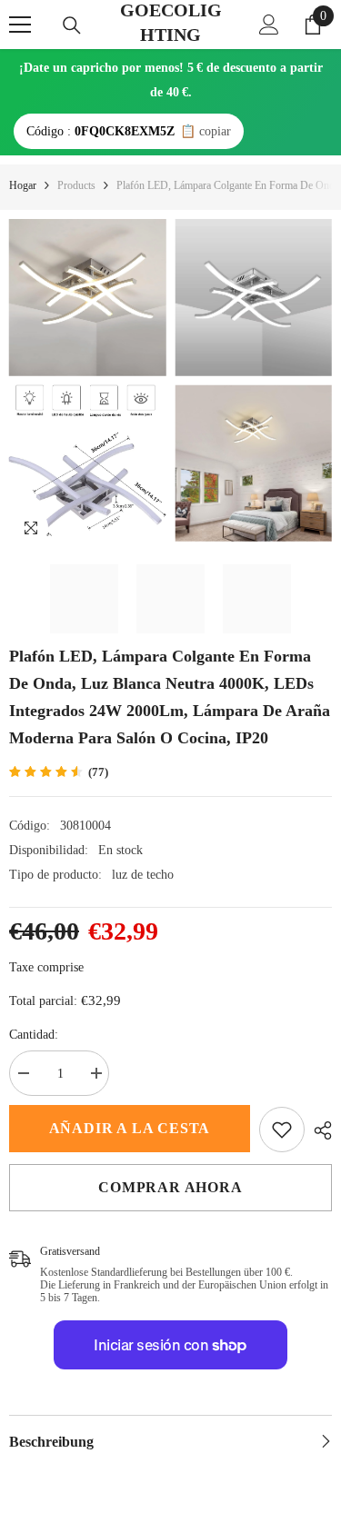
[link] (282, 1129)
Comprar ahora (170, 1187)
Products (76, 185)
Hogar (22, 185)
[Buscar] (72, 25)
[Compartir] (318, 1130)
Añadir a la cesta (130, 1128)
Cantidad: (33, 1034)
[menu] (20, 24)
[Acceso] (269, 25)
